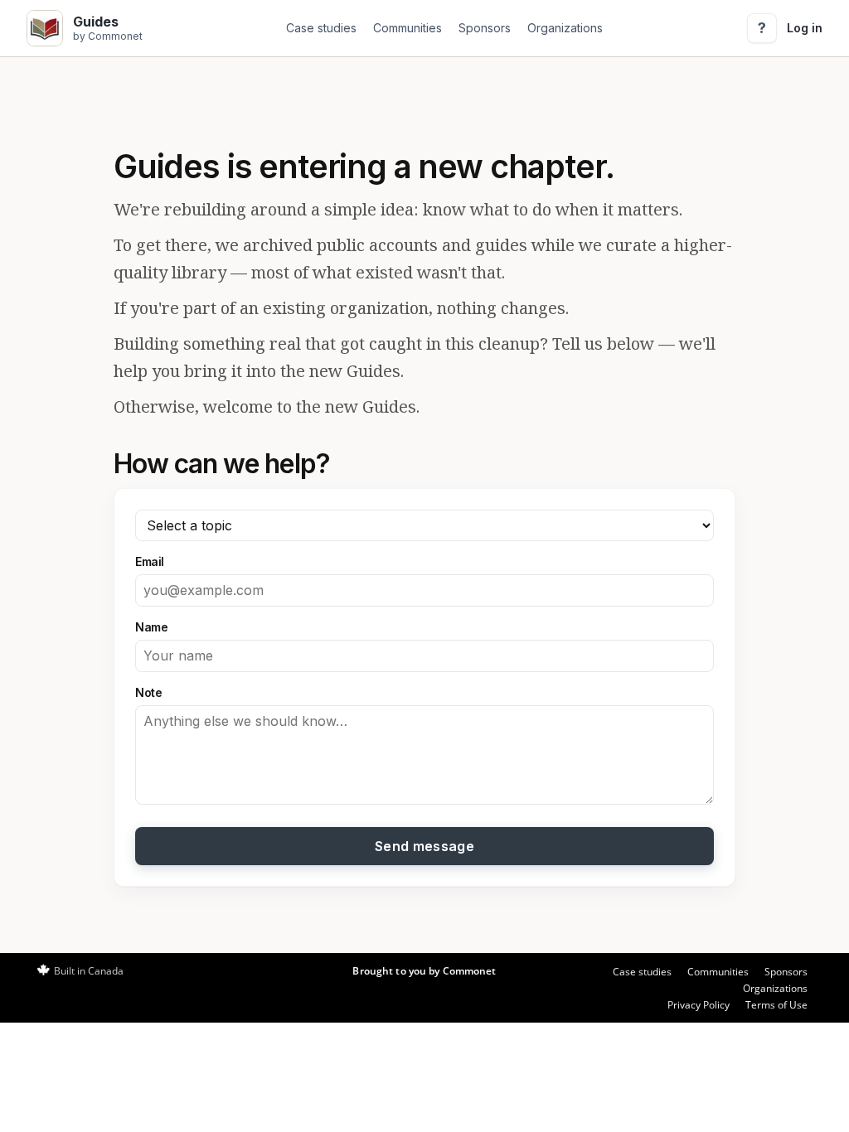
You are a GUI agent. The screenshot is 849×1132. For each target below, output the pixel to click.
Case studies (321, 28)
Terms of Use (776, 1005)
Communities (407, 28)
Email (149, 561)
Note (148, 692)
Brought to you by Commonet (424, 971)
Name (151, 627)
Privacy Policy (698, 1005)
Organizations (565, 28)
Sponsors (484, 28)
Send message (424, 846)
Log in (804, 28)
